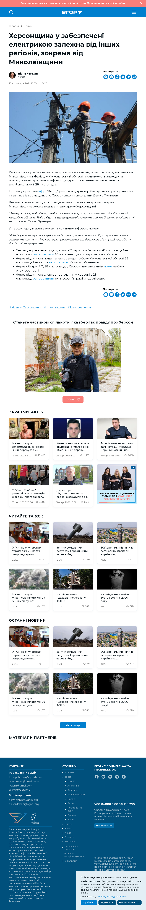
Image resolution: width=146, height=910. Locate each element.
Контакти (70, 841)
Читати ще (73, 725)
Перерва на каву (74, 809)
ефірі (42, 191)
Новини (29, 26)
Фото (70, 803)
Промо (71, 815)
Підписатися (104, 825)
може (107, 266)
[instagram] (103, 778)
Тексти (68, 776)
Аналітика (73, 785)
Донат (70, 399)
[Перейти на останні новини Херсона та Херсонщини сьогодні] (72, 12)
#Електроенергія (79, 307)
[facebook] (96, 778)
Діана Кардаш (28, 73)
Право (71, 799)
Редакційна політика (71, 847)
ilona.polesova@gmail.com (25, 777)
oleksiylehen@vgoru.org (24, 804)
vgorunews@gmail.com (24, 781)
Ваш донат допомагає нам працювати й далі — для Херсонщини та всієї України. (73, 3)
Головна (14, 26)
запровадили (43, 278)
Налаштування (127, 902)
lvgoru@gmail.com (21, 785)
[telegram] (117, 778)
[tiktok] (123, 778)
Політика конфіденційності (74, 855)
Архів (68, 833)
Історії (70, 781)
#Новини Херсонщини (25, 307)
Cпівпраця (71, 861)
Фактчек (72, 790)
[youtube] (110, 778)
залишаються (44, 254)
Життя (70, 819)
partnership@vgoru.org (23, 800)
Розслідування (76, 794)
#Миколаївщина (54, 307)
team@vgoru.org (19, 789)
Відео (68, 828)
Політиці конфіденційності (112, 896)
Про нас (69, 837)
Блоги (68, 824)
